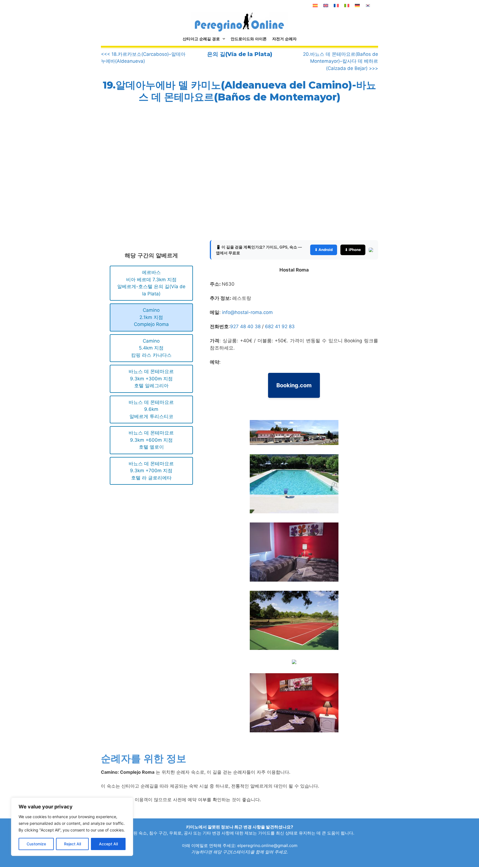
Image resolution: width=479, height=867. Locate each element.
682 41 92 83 (280, 326)
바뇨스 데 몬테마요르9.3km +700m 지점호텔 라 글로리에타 (151, 471)
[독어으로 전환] (357, 5)
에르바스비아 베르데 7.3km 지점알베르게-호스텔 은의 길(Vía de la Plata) (151, 283)
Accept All (108, 843)
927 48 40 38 (246, 326)
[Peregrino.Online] (239, 22)
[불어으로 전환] (336, 5)
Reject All (72, 843)
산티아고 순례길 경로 (201, 38)
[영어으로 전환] (325, 5)
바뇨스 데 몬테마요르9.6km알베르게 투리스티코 (151, 409)
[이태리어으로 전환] (347, 5)
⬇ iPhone (353, 249)
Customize (36, 843)
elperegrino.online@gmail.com (267, 845)
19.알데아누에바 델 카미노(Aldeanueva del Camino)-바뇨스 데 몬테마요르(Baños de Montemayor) (239, 91)
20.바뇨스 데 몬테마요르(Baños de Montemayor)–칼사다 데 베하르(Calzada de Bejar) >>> (340, 61)
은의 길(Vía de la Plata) (239, 54)
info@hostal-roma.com (247, 312)
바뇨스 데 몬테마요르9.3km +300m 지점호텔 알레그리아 (151, 378)
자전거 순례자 (284, 38)
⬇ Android (324, 249)
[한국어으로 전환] (368, 5)
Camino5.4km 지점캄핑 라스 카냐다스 (151, 348)
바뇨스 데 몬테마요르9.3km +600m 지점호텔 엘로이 (151, 440)
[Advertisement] (147, 176)
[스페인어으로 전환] (315, 5)
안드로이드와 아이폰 (249, 38)
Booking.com (294, 385)
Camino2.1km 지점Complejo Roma (151, 317)
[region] (72, 827)
